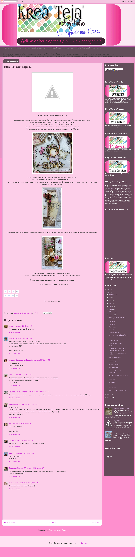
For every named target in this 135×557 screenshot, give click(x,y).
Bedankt (111, 385)
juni (110, 300)
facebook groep (113, 364)
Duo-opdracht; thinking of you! (118, 335)
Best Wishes (112, 321)
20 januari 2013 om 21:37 (30, 483)
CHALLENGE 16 (114, 367)
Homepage (53, 522)
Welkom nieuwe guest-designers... (115, 358)
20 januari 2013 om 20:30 (34, 468)
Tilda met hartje (114, 332)
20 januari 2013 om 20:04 (24, 453)
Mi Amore (116, 420)
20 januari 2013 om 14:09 (28, 404)
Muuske (11, 441)
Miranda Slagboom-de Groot (20, 360)
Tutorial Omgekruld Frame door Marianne (36, 48)
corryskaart (13, 404)
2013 (109, 292)
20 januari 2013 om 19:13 (24, 441)
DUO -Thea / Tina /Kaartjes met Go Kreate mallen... (117, 318)
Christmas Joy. (113, 362)
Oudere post (95, 522)
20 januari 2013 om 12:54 (39, 392)
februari (111, 312)
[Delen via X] (48, 313)
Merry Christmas (114, 338)
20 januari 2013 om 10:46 (22, 338)
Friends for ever (113, 340)
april (110, 306)
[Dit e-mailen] (44, 313)
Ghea (11, 375)
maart (111, 309)
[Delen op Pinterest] (51, 313)
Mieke (11, 326)
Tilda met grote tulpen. (116, 370)
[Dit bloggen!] (46, 313)
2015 (109, 289)
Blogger (84, 543)
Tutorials (18, 48)
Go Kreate (112, 346)
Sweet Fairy (112, 372)
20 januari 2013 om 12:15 (22, 375)
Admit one (112, 379)
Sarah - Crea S (15, 483)
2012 (109, 395)
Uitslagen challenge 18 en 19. (122, 408)
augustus (112, 294)
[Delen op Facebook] (50, 313)
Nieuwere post (10, 522)
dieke (10, 338)
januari (111, 315)
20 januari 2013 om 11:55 (40, 360)
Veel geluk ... (112, 327)
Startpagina (8, 48)
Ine (10, 424)
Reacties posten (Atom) (57, 530)
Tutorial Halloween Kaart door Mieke (62, 48)
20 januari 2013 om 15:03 (21, 424)
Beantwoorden (14, 332)
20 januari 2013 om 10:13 (23, 326)
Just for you (112, 388)
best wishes (112, 324)
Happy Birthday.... (114, 330)
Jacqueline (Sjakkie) (16, 468)
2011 (108, 397)
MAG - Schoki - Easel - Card (117, 390)
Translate (119, 71)
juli (110, 297)
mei (110, 303)
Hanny (11, 453)
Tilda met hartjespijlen (115, 343)
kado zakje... (112, 382)
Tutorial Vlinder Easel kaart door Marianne (89, 48)
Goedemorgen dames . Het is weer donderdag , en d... (117, 349)
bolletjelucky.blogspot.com (19, 392)
